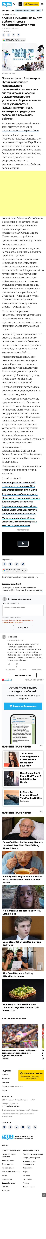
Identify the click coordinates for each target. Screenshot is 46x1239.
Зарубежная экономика (33, 1154)
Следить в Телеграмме (25, 706)
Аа (20, 4)
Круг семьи (27, 1179)
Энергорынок (7, 1164)
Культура (6, 1191)
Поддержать (33, 4)
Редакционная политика (12, 1086)
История (26, 1176)
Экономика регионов (11, 1172)
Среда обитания (8, 1183)
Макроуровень (8, 1160)
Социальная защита (31, 1150)
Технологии (7, 1179)
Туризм (26, 1183)
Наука (4, 1175)
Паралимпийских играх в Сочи (20, 130)
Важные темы (8, 10)
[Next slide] (42, 10)
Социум (26, 1172)
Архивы (5, 1075)
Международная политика (9, 1155)
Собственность (29, 1187)
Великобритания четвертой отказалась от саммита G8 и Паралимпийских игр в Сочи (19, 486)
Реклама (5, 1082)
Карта (4, 1090)
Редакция (6, 1078)
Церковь (5, 1187)
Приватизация (8, 1168)
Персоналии (28, 1168)
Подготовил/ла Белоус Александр (18, 577)
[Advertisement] (23, 193)
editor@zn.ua (7, 1116)
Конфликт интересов (31, 1158)
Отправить (23, 627)
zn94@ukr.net (32, 1110)
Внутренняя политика (11, 1150)
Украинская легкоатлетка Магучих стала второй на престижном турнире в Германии (19, 1053)
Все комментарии (23, 675)
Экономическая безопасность (29, 1163)
